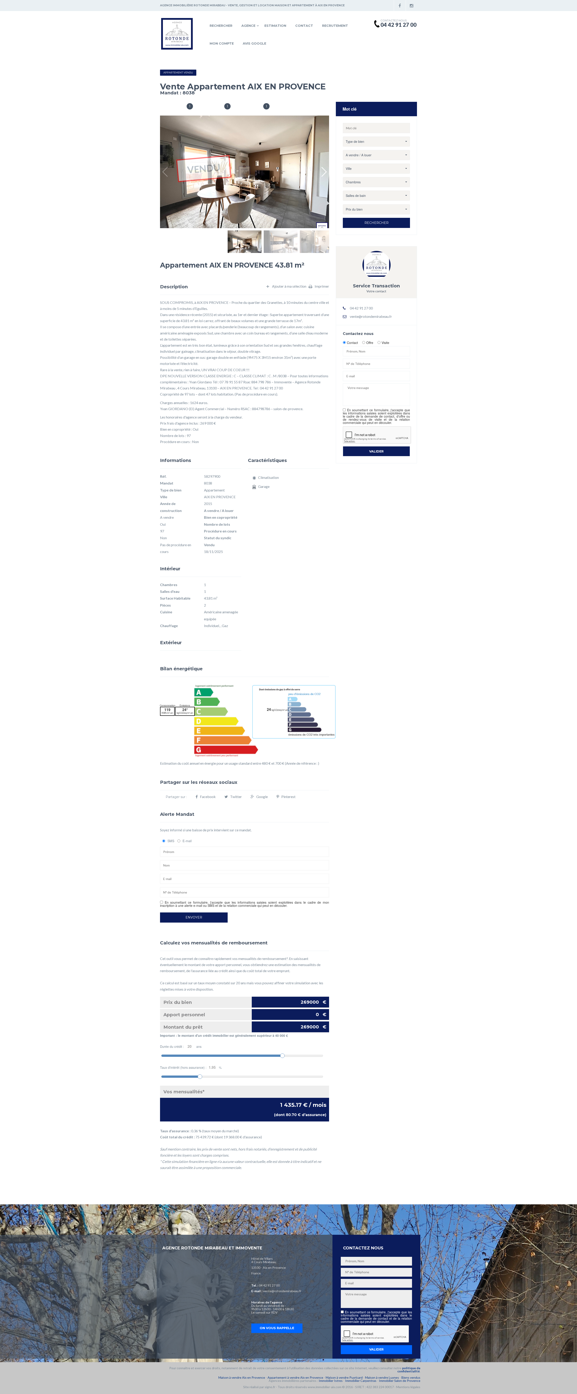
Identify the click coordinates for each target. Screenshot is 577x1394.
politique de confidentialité (408, 1369)
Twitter (236, 796)
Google (262, 796)
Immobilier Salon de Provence (399, 1381)
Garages (253, 106)
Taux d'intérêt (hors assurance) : (191, 1067)
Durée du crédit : (180, 1046)
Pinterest (288, 796)
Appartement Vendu (178, 72)
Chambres (212, 106)
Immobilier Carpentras (360, 1381)
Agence (248, 26)
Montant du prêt (244, 1027)
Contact (304, 26)
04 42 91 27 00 (269, 1285)
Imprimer (322, 286)
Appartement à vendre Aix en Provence (295, 1377)
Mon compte (222, 43)
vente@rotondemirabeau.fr (371, 316)
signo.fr (270, 1387)
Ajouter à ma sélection (289, 286)
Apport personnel (244, 1014)
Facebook (208, 796)
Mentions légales (408, 1387)
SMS (170, 840)
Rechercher (221, 26)
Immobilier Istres (331, 1381)
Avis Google (254, 43)
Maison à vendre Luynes (382, 1377)
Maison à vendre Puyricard (344, 1377)
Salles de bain (171, 106)
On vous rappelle (277, 1328)
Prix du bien (244, 1002)
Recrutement (335, 26)
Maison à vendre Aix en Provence (241, 1377)
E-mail (187, 840)
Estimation (275, 26)
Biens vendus (410, 1377)
